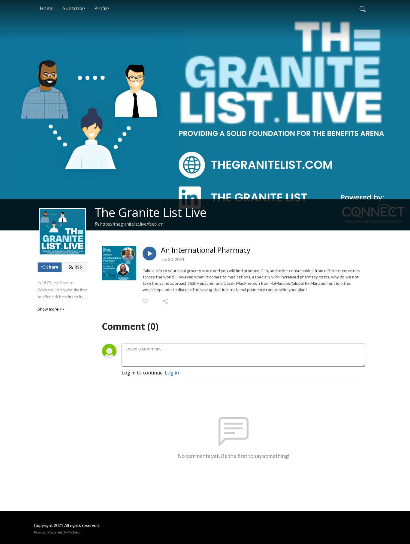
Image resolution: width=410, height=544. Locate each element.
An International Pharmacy (205, 250)
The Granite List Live (151, 212)
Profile (101, 8)
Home (46, 8)
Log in (172, 372)
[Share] (165, 301)
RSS (78, 267)
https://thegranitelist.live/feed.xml (132, 224)
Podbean (75, 532)
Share (52, 267)
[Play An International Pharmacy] (149, 253)
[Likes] (145, 301)
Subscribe (74, 8)
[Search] (362, 8)
